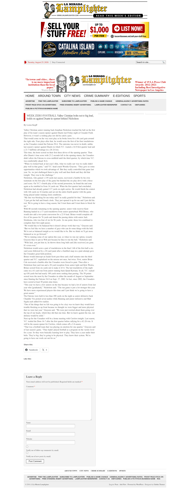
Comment (30, 386)
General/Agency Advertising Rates (132, 101)
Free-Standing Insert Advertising (75, 105)
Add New (123, 484)
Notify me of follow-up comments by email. (42, 450)
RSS (158, 479)
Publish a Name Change (101, 101)
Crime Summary (96, 95)
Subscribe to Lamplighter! (74, 101)
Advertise (30, 101)
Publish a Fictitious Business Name (42, 108)
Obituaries (140, 105)
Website (29, 439)
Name (28, 422)
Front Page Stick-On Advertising (41, 105)
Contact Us (126, 105)
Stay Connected (58, 62)
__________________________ (95, 39)
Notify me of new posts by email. (38, 456)
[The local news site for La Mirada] (95, 80)
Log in (111, 484)
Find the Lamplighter (48, 101)
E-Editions (121, 95)
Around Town (49, 95)
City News (72, 95)
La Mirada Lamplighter (40, 484)
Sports (139, 95)
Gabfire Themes (159, 484)
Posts (116, 484)
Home (30, 95)
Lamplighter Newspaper (106, 105)
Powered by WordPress (135, 484)
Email (28, 430)
